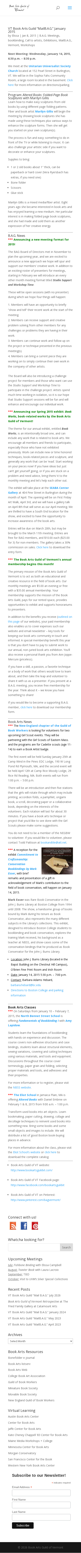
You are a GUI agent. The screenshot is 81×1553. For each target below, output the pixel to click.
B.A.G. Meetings (49, 35)
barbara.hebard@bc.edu (26, 985)
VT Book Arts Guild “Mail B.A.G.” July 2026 (34, 1295)
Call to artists (33, 40)
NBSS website (22, 1087)
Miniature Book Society (23, 1388)
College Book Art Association (26, 1376)
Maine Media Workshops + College (30, 1441)
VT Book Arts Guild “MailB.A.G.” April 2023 (34, 1324)
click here (26, 707)
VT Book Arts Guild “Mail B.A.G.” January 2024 (37, 1312)
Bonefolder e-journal (21, 1358)
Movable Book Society (22, 1394)
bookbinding (16, 40)
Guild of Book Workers (22, 1382)
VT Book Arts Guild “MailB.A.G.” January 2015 (37, 30)
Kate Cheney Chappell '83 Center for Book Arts (38, 1435)
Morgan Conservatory (22, 1453)
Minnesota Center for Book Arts (28, 1447)
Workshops (28, 45)
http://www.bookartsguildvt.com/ (31, 1170)
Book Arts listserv (19, 1364)
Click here (42, 547)
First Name (19, 1499)
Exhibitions (50, 40)
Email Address (22, 1487)
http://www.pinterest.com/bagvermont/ (36, 1200)
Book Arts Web (17, 1370)
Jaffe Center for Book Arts (24, 1429)
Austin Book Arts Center (23, 1416)
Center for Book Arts (21, 1422)
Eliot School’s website (26, 1152)
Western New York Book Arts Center (31, 1465)
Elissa (15, 35)
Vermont (13, 45)
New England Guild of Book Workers (31, 1400)
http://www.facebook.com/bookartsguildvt (37, 1185)
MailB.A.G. (65, 40)
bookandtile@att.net (53, 842)
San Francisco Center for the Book (30, 1459)
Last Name (19, 1511)
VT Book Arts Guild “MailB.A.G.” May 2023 (34, 1318)
